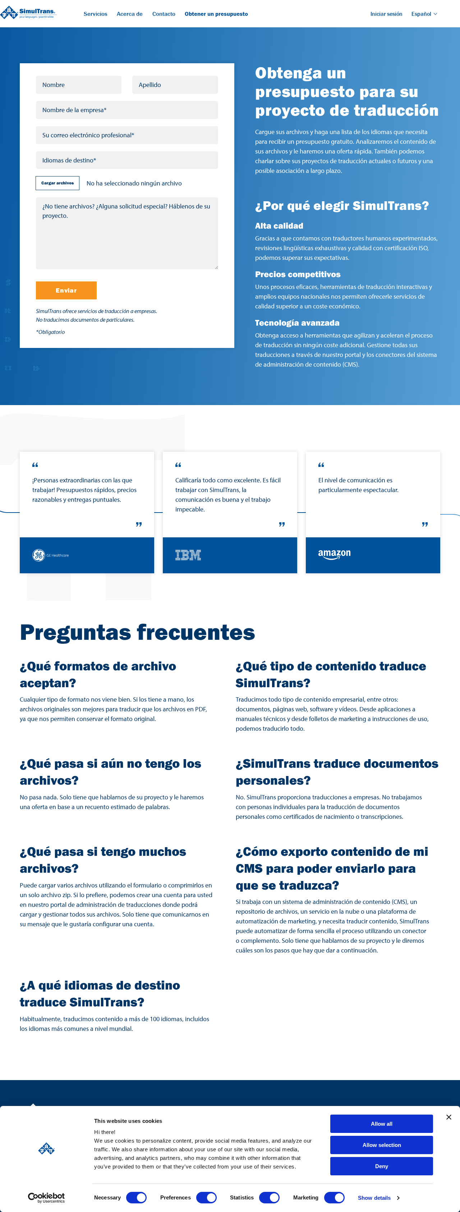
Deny (381, 1166)
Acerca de (130, 14)
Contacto (163, 14)
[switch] (206, 1197)
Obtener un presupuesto (216, 14)
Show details (374, 1198)
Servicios (95, 14)
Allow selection (382, 1145)
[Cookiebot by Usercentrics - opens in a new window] (46, 1198)
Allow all (381, 1124)
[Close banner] (448, 1117)
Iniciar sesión (386, 13)
